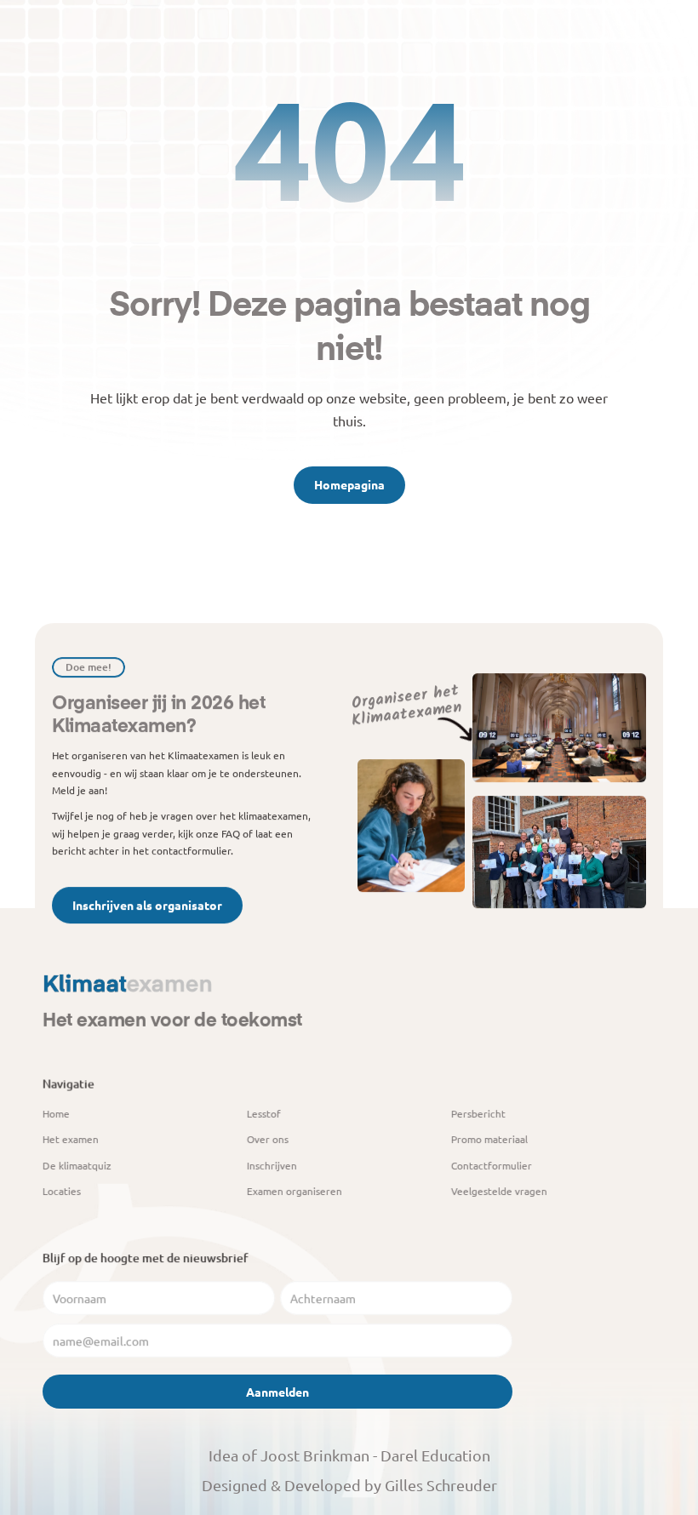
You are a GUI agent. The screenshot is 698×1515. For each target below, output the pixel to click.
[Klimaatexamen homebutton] (128, 985)
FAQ (230, 833)
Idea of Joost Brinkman (289, 1455)
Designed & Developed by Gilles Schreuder (349, 1485)
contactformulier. (192, 850)
